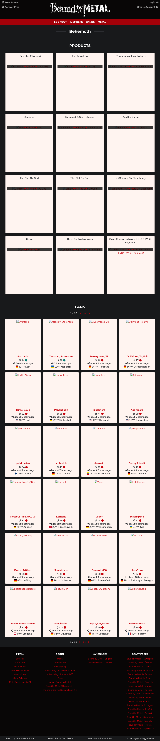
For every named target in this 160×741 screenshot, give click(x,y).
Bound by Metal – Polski (140, 701)
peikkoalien (23, 463)
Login (152, 2)
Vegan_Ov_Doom (99, 623)
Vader (99, 516)
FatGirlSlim (61, 623)
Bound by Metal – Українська (140, 728)
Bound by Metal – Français (140, 682)
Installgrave (137, 516)
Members (76, 21)
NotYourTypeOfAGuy (22, 516)
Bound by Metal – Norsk (140, 697)
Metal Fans (20, 662)
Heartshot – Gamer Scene (100, 738)
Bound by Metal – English (100, 658)
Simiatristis (61, 570)
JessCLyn (137, 570)
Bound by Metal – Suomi (140, 678)
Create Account (146, 7)
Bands (90, 21)
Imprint (60, 658)
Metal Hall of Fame (20, 670)
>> (85, 313)
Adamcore (137, 409)
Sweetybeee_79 (99, 356)
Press (60, 678)
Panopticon (61, 409)
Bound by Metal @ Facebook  (60, 686)
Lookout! (60, 21)
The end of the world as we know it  (60, 690)
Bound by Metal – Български (140, 658)
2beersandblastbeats (22, 623)
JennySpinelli (137, 463)
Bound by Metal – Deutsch (100, 662)
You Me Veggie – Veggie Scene (140, 738)
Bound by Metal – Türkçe (140, 725)
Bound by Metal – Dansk (140, 666)
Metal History (20, 674)
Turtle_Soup (23, 409)
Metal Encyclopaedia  (20, 682)
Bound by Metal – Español (140, 674)
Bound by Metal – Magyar (140, 686)
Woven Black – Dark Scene (60, 738)
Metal (102, 21)
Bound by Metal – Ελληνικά (140, 670)
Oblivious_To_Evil (137, 356)
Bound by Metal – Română (140, 709)
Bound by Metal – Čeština (140, 662)
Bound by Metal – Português (140, 705)
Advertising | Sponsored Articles (60, 670)
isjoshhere (99, 409)
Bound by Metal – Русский (140, 713)
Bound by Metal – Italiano (140, 690)
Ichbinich (61, 463)
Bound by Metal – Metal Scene (20, 738)
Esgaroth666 (99, 570)
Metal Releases (20, 678)
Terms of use (60, 662)
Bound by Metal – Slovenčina (140, 717)
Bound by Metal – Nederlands (140, 693)
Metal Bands (20, 666)
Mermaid (99, 463)
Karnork (61, 516)
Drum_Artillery (23, 570)
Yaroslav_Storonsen (61, 356)
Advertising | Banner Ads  (60, 674)
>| (89, 313)
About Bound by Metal (60, 682)
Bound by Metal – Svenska (140, 721)
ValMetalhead (137, 623)
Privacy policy (60, 666)
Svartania (22, 356)
